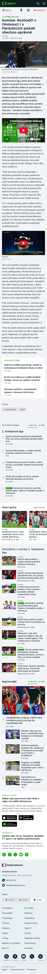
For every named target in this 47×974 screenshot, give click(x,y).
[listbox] (23, 900)
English (4, 969)
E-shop (5, 938)
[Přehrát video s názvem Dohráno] (23, 243)
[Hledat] (38, 3)
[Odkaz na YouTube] (21, 855)
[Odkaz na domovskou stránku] (12, 3)
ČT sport (5, 36)
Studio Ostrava (31, 923)
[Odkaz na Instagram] (4, 855)
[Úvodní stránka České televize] (12, 865)
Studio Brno (30, 918)
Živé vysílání (7, 913)
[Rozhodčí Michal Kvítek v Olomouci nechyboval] (23, 54)
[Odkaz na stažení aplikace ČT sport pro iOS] (9, 817)
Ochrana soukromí (17, 969)
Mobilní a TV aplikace (11, 943)
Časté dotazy (30, 943)
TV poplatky (7, 918)
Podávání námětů (32, 938)
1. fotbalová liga (10, 16)
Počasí (5, 933)
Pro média (29, 908)
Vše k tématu (39, 507)
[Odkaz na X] (15, 855)
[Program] (28, 10)
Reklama (28, 913)
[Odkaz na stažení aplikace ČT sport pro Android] (26, 817)
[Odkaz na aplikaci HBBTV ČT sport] (9, 824)
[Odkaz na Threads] (27, 855)
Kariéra (28, 933)
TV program (7, 908)
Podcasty (6, 928)
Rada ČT (28, 928)
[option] (9, 900)
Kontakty (29, 948)
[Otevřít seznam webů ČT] (44, 3)
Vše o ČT (5, 948)
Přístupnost (31, 969)
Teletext (5, 923)
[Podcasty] (21, 10)
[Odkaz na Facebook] (10, 855)
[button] (23, 243)
